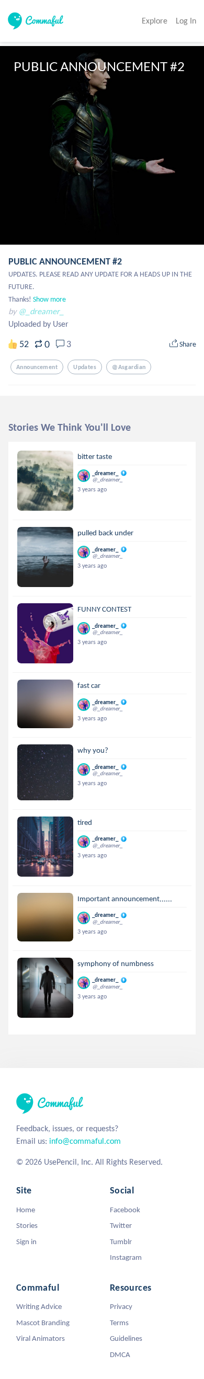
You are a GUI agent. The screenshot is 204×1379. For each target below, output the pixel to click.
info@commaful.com (85, 1141)
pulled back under (105, 532)
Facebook (125, 1209)
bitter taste (94, 456)
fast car (88, 685)
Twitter (121, 1225)
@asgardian (128, 367)
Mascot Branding (43, 1322)
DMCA (120, 1354)
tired (84, 822)
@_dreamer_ (41, 311)
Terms (119, 1322)
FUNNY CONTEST (104, 609)
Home (25, 1209)
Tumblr (121, 1241)
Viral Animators (40, 1338)
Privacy (121, 1306)
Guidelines (126, 1338)
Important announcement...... (124, 898)
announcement (37, 367)
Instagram (126, 1257)
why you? (92, 750)
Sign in (26, 1241)
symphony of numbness (115, 963)
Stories (27, 1225)
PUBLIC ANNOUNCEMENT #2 (65, 261)
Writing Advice (39, 1306)
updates (84, 367)
